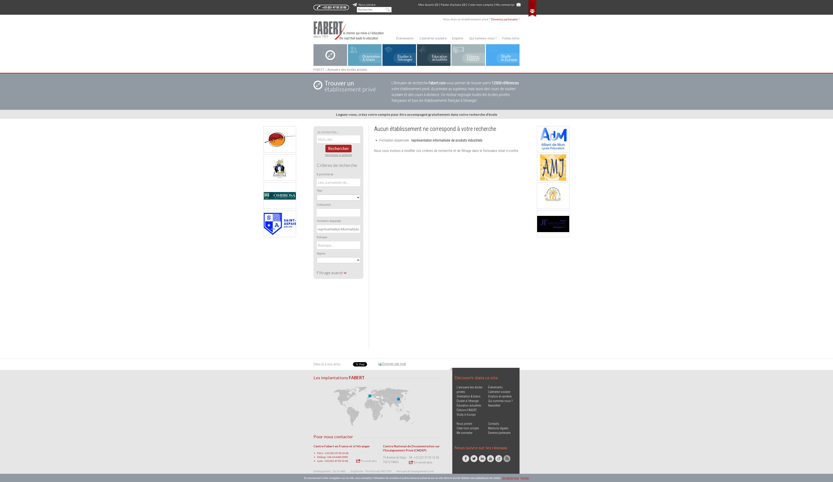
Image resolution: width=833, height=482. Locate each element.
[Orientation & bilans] (365, 55)
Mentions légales (498, 428)
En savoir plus (369, 460)
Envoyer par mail (394, 364)
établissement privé (350, 86)
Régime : (321, 253)
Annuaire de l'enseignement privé (415, 471)
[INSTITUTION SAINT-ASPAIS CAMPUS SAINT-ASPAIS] (280, 224)
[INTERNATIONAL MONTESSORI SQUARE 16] (553, 195)
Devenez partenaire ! (505, 19)
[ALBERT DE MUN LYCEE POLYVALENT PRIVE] (553, 139)
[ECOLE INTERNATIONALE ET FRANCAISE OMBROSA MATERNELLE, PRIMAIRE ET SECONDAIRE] (280, 195)
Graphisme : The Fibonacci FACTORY (371, 471)
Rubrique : (322, 237)
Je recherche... (327, 132)
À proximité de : (325, 174)
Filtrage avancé (330, 272)
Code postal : (324, 204)
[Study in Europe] (503, 55)
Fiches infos (511, 38)
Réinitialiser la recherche (338, 155)
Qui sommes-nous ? (483, 38)
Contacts (493, 423)
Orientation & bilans (468, 396)
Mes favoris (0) (428, 5)
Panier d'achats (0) (453, 5)
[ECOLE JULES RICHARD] (553, 224)
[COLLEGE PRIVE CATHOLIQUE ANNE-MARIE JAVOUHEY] (553, 167)
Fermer (525, 478)
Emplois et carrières (500, 396)
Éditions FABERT (467, 410)
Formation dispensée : (329, 221)
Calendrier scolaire (433, 38)
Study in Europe (466, 414)
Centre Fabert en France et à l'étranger (341, 446)
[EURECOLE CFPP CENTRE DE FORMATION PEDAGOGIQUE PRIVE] (280, 167)
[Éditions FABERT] (468, 55)
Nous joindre (367, 5)
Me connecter (505, 5)
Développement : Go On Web (329, 471)
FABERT (319, 69)
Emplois (457, 38)
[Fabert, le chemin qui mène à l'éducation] (351, 30)
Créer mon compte (480, 5)
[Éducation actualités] (434, 55)
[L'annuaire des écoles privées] (330, 55)
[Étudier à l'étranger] (399, 55)
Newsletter (494, 405)
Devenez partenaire (499, 433)
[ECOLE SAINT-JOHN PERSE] (280, 139)
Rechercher (338, 148)
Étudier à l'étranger (468, 401)
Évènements (405, 38)
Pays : (320, 190)
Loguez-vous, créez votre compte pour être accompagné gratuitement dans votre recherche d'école (416, 114)
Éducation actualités (469, 405)
